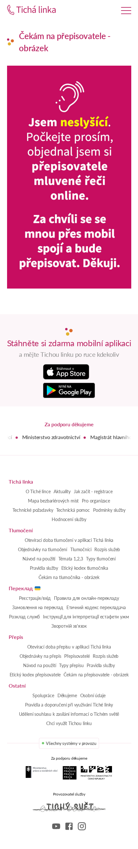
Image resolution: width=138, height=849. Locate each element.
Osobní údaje (93, 695)
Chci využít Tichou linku (69, 723)
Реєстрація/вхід (35, 598)
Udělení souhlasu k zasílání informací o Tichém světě (69, 714)
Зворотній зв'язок (69, 626)
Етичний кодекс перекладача (96, 607)
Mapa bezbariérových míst (53, 500)
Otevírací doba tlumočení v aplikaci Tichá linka (69, 540)
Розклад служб (24, 616)
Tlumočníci (80, 549)
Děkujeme (67, 695)
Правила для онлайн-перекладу (86, 598)
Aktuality (62, 491)
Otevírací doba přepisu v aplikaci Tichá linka (69, 646)
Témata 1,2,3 (70, 558)
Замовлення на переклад (37, 607)
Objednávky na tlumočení (42, 549)
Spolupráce (43, 695)
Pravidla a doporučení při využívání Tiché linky (69, 704)
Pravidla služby (44, 568)
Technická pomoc (73, 510)
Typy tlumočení (101, 558)
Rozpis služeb (107, 549)
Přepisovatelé (77, 656)
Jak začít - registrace (93, 491)
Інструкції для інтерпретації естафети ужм (86, 616)
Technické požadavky (33, 510)
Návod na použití (38, 558)
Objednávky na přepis (40, 656)
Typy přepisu (71, 665)
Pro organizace (96, 500)
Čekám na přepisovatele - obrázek (96, 674)
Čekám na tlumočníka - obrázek (69, 577)
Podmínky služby (109, 510)
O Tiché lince (38, 491)
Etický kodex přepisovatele (35, 674)
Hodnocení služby (69, 519)
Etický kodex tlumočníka (84, 568)
